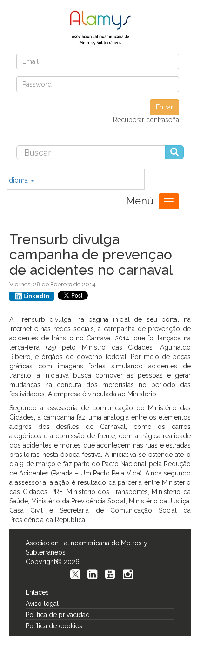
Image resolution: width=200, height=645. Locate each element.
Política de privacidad (58, 614)
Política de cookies (54, 626)
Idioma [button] (18, 180)
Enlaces (37, 592)
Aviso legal (42, 603)
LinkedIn (36, 296)
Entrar (164, 107)
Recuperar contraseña (146, 119)
